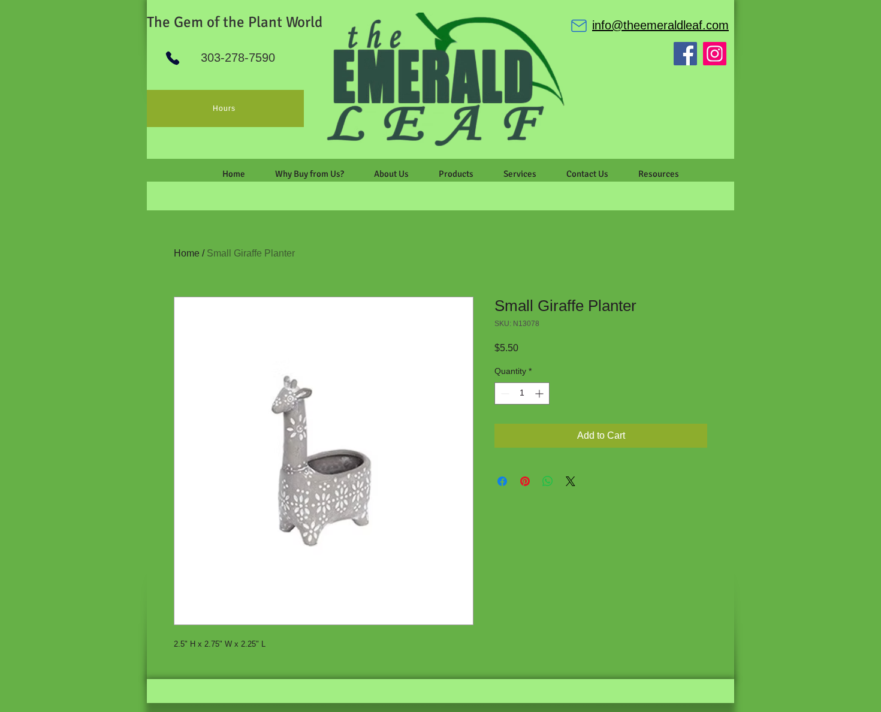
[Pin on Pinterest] (525, 481)
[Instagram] (714, 53)
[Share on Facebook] (502, 481)
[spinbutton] (522, 393)
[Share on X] (570, 481)
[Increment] (540, 393)
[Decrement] (503, 393)
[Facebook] (685, 53)
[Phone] (172, 58)
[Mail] (579, 26)
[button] (391, 174)
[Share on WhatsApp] (548, 481)
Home (187, 253)
